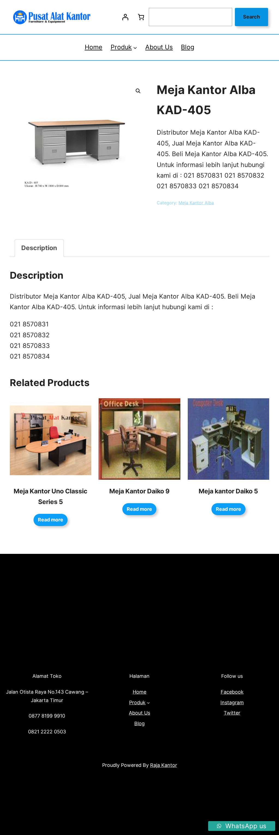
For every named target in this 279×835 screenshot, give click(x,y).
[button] (138, 91)
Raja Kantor (163, 765)
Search (251, 17)
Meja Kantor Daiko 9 (139, 491)
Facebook (232, 692)
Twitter (232, 713)
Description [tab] (39, 248)
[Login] (125, 17)
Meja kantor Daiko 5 (228, 491)
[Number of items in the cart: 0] (141, 17)
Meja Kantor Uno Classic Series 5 (50, 496)
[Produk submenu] (135, 47)
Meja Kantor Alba (196, 202)
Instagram (232, 702)
